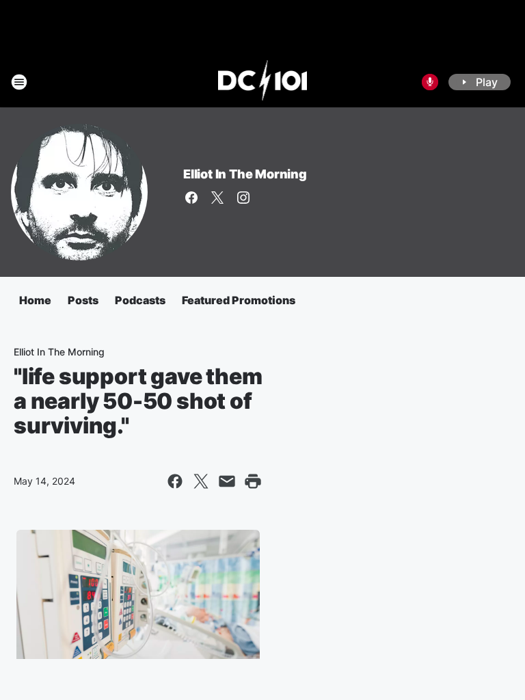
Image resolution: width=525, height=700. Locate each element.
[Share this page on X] (201, 481)
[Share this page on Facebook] (175, 481)
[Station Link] (263, 82)
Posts (83, 300)
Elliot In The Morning (245, 174)
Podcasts (140, 300)
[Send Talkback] (430, 82)
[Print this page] (252, 481)
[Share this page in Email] (227, 481)
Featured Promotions (238, 300)
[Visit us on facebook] (191, 197)
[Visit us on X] (217, 197)
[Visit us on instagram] (243, 197)
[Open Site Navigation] (19, 82)
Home (35, 300)
